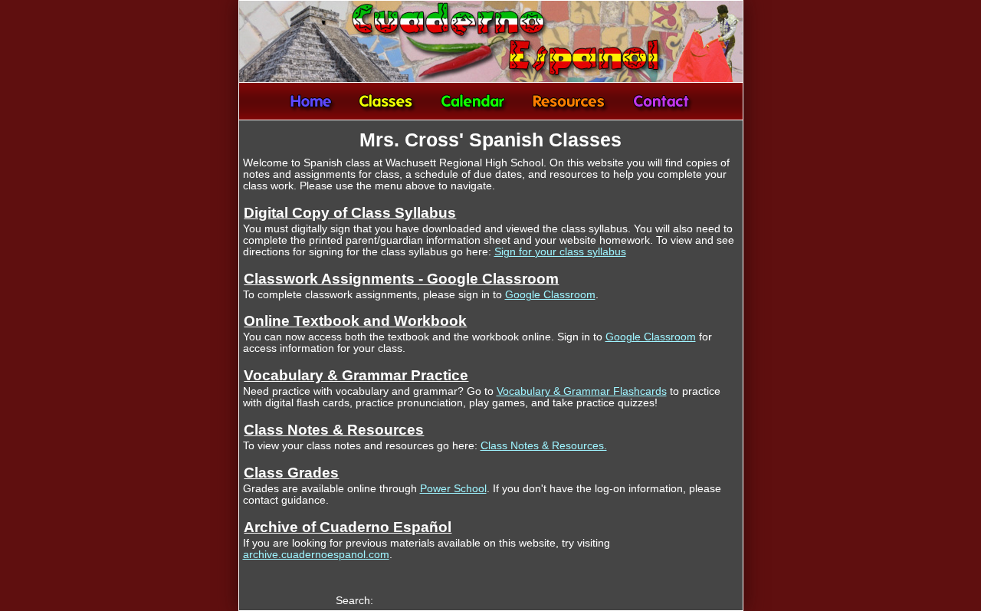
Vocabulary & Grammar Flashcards (582, 391)
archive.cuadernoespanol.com (316, 554)
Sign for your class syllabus (560, 252)
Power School (453, 488)
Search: (354, 600)
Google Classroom (550, 295)
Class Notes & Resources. (544, 446)
